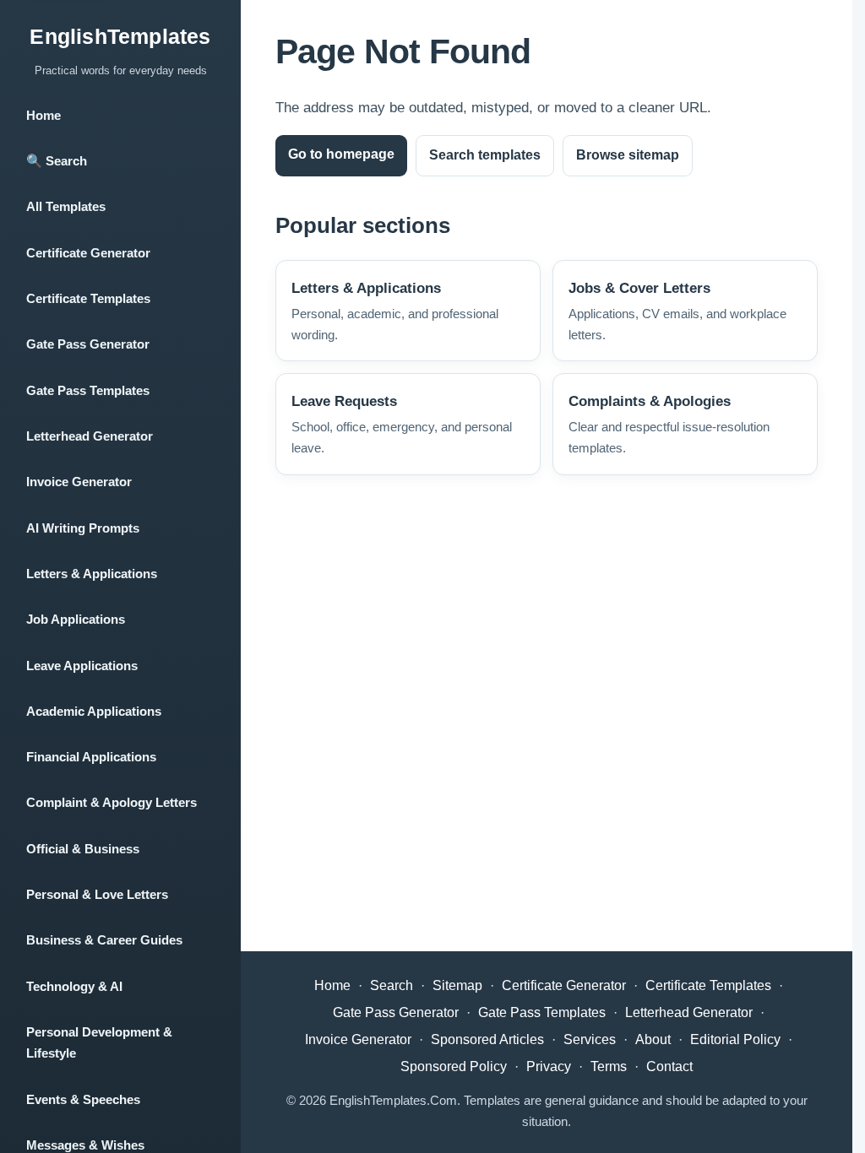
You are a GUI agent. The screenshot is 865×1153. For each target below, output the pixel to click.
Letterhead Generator (89, 436)
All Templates (66, 206)
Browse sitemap (627, 155)
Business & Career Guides (104, 940)
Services (589, 1039)
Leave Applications (82, 665)
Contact (669, 1066)
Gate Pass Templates (88, 390)
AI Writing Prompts (82, 528)
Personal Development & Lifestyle (99, 1042)
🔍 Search (56, 161)
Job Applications (75, 619)
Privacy (548, 1066)
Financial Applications (91, 757)
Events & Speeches (83, 1099)
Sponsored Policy (453, 1066)
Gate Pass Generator (88, 344)
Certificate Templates (88, 298)
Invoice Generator (79, 481)
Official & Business (82, 849)
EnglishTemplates (120, 36)
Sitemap (457, 985)
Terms (608, 1066)
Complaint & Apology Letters (111, 802)
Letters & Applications (91, 573)
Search (391, 985)
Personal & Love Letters (97, 894)
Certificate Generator (88, 253)
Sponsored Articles (487, 1039)
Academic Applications (93, 711)
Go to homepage (341, 154)
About (653, 1039)
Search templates (485, 155)
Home (43, 115)
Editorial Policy (735, 1039)
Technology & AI (74, 986)
